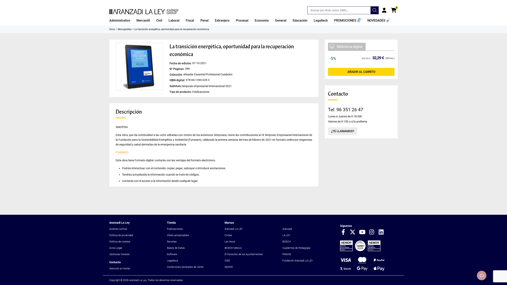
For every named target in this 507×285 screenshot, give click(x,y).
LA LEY (286, 235)
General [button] (280, 20)
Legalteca (172, 260)
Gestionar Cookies (119, 254)
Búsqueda (375, 10)
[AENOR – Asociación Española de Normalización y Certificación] (360, 250)
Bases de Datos (176, 247)
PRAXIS (286, 254)
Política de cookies (119, 241)
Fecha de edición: (181, 63)
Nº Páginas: (177, 68)
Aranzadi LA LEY (234, 228)
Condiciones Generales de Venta (185, 266)
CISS (227, 260)
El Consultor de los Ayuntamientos (244, 254)
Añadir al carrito (361, 72)
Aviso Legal (115, 247)
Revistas (172, 241)
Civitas (228, 235)
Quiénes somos (118, 228)
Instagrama (372, 232)
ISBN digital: (178, 80)
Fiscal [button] (190, 20)
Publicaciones (175, 228)
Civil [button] (159, 20)
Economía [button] (262, 20)
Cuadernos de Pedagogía (296, 247)
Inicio (112, 29)
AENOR (229, 266)
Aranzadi (287, 228)
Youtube (362, 232)
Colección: (176, 74)
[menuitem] (119, 20)
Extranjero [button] (222, 20)
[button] (347, 20)
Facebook (343, 232)
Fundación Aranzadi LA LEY (297, 260)
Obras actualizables (178, 235)
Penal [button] (204, 20)
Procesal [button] (242, 20)
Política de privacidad (121, 235)
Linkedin (381, 232)
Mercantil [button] (143, 20)
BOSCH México (233, 247)
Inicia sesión (384, 10)
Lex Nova (230, 241)
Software (172, 254)
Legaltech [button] (321, 20)
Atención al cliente (119, 268)
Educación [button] (300, 20)
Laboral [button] (174, 20)
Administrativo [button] (119, 20)
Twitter (353, 232)
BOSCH (286, 241)
